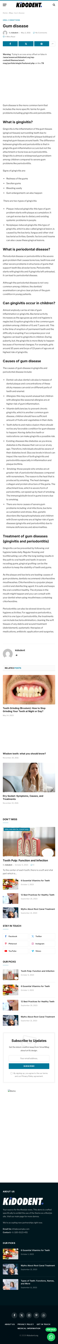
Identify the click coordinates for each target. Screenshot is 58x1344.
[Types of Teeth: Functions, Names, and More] (10, 1284)
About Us (10, 1324)
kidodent (14, 33)
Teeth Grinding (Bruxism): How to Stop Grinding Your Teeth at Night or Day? (24, 710)
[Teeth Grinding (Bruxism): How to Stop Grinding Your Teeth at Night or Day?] (29, 689)
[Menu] (4, 5)
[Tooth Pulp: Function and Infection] (29, 841)
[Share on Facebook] (10, 43)
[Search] (53, 5)
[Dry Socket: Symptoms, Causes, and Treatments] (29, 777)
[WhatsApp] (51, 1337)
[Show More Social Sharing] (52, 43)
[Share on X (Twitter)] (25, 43)
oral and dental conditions (17, 829)
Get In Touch (43, 1324)
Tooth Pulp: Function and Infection (25, 860)
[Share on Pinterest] (41, 43)
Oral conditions (11, 20)
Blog (11, 13)
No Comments (41, 33)
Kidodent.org (32, 1335)
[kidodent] (29, 5)
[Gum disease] (29, 82)
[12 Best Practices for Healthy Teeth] (10, 898)
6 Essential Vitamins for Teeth (35, 880)
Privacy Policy (27, 1076)
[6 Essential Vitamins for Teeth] (10, 884)
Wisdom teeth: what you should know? (24, 753)
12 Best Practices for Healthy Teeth (37, 895)
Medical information (29, 1328)
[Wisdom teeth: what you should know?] (29, 735)
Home (5, 13)
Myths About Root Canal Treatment (38, 909)
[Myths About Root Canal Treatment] (10, 912)
